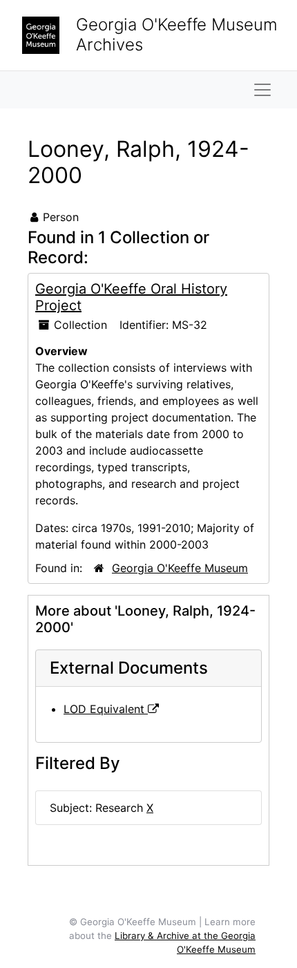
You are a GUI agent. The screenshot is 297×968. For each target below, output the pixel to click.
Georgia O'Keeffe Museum (180, 568)
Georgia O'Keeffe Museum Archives (177, 35)
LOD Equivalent (106, 709)
